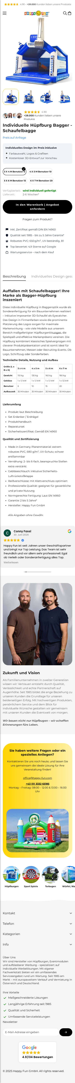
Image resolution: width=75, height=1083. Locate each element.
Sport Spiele (31, 886)
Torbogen (50, 886)
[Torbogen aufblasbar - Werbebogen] (50, 874)
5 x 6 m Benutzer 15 (15, 180)
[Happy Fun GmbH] (37, 13)
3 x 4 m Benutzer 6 (14, 171)
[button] (69, 13)
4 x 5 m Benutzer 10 (40, 171)
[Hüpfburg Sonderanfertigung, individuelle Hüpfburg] (11, 874)
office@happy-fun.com (37, 778)
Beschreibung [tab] (14, 276)
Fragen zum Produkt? (38, 219)
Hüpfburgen (12, 886)
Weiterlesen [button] (11, 562)
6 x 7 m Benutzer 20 (41, 180)
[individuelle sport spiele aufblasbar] (31, 874)
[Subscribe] (65, 1032)
